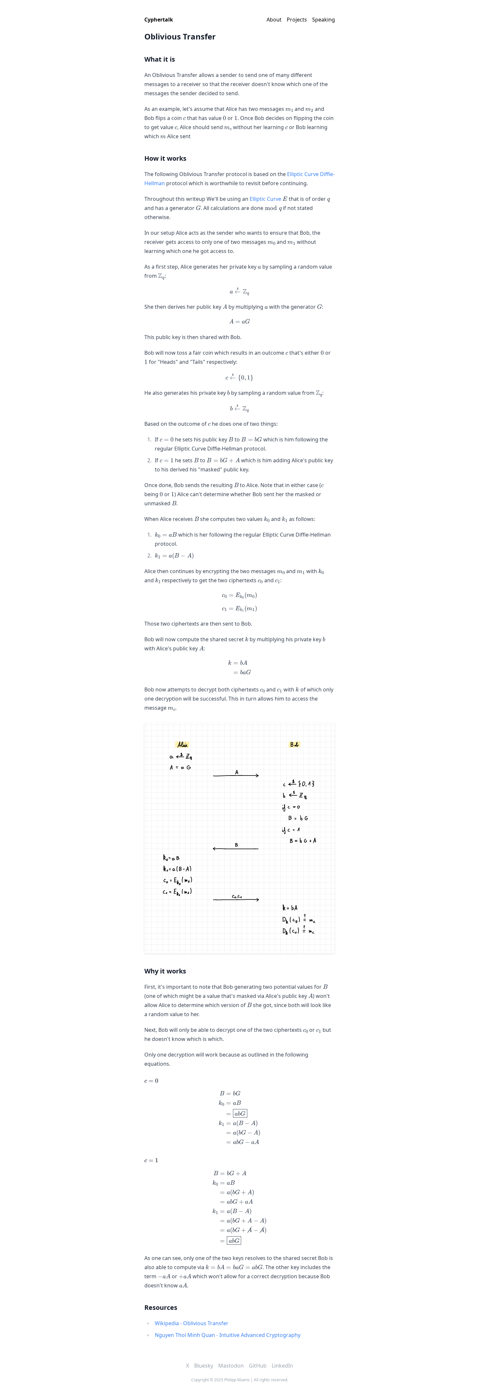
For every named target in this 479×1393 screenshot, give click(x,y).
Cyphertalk (158, 19)
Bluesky (203, 1365)
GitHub (258, 1365)
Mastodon (231, 1365)
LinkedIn (282, 1365)
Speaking (323, 19)
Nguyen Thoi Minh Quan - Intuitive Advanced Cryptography (227, 1335)
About (274, 19)
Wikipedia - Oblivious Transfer (191, 1323)
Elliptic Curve (265, 198)
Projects (297, 19)
